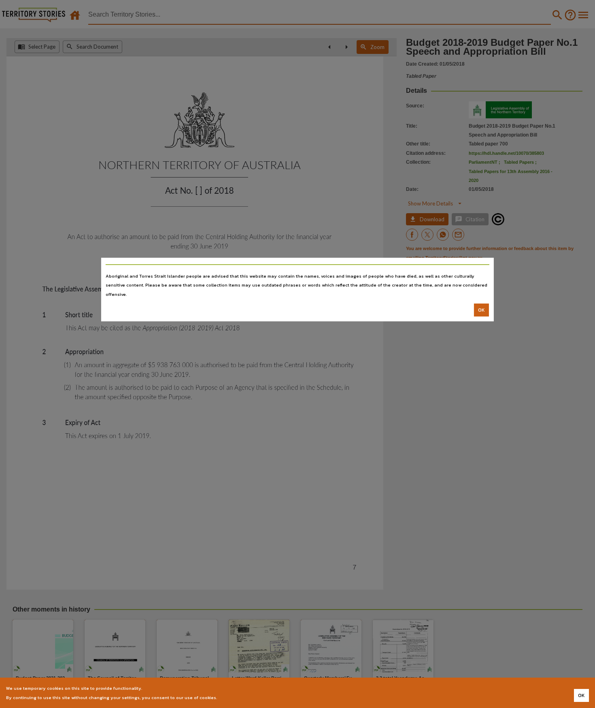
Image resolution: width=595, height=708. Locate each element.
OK (481, 310)
